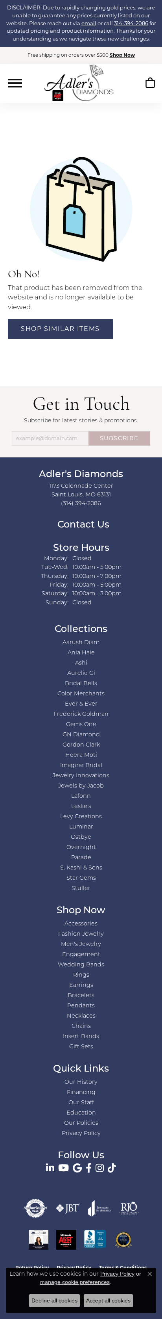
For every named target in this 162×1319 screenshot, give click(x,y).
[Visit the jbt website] (68, 1208)
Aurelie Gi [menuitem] (81, 673)
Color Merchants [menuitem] (81, 694)
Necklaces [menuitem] (81, 1016)
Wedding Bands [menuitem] (81, 965)
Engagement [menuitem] (81, 955)
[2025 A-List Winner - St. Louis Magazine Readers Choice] (66, 1240)
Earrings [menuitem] (81, 985)
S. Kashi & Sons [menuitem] (81, 868)
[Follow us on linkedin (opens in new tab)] (50, 1168)
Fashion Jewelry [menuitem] (81, 934)
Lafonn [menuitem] (81, 796)
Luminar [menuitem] (81, 827)
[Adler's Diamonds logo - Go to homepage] (78, 83)
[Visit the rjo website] (129, 1208)
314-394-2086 (131, 23)
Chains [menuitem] (81, 1026)
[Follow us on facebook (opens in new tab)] (89, 1168)
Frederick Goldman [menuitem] (81, 714)
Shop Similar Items (60, 329)
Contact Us (82, 525)
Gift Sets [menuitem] (81, 1047)
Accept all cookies (108, 1300)
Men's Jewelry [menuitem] (81, 944)
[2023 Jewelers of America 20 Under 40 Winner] (38, 1240)
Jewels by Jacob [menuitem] (81, 786)
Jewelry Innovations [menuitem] (81, 776)
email (88, 23)
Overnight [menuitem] (81, 848)
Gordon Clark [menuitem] (81, 745)
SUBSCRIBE (119, 438)
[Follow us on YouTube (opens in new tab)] (63, 1168)
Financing (81, 1093)
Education (81, 1113)
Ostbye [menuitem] (81, 837)
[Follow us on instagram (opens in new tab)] (100, 1168)
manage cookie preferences (75, 1282)
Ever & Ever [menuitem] (81, 704)
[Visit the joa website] (99, 1208)
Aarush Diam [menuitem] (81, 643)
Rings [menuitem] (81, 975)
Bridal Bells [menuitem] (81, 684)
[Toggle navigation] (15, 83)
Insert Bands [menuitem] (81, 1037)
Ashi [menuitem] (81, 663)
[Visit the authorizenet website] (35, 1208)
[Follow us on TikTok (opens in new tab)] (112, 1168)
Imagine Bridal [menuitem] (81, 766)
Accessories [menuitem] (81, 924)
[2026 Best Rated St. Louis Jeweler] (123, 1240)
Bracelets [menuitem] (81, 996)
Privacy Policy (81, 1134)
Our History (81, 1082)
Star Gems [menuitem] (81, 878)
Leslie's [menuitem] (81, 807)
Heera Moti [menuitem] (81, 755)
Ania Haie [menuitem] (81, 653)
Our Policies (81, 1123)
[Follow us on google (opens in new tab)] (77, 1168)
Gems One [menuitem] (81, 725)
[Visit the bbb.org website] (95, 1240)
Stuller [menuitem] (81, 889)
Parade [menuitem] (81, 858)
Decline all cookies (54, 1300)
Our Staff (81, 1103)
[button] (150, 84)
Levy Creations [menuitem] (81, 817)
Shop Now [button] (122, 55)
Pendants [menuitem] (81, 1006)
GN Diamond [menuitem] (81, 735)
